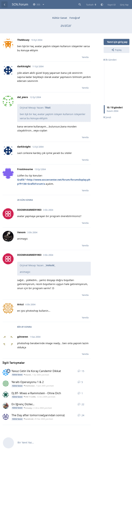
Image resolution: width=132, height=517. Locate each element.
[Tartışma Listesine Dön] (4, 4)
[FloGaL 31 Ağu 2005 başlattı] (6, 372)
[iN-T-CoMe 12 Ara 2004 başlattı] (6, 395)
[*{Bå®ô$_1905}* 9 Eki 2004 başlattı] (6, 406)
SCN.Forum (20, 4)
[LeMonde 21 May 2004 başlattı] (6, 417)
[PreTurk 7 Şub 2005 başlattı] (6, 383)
